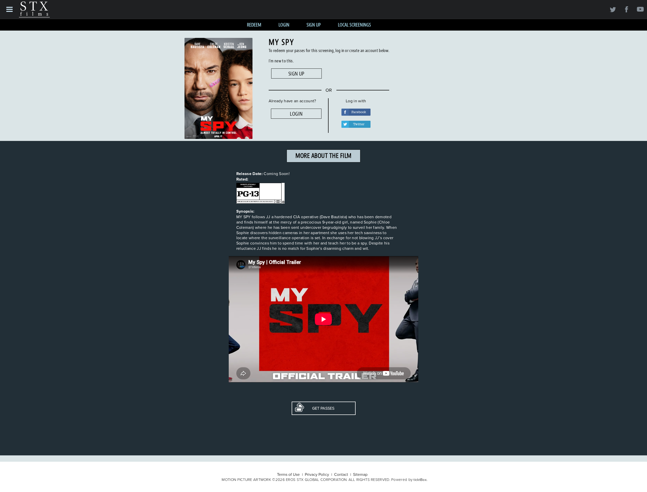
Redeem (254, 25)
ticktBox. (420, 479)
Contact (341, 474)
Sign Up (314, 25)
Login (284, 25)
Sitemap (360, 474)
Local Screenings (354, 25)
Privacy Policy (317, 474)
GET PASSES (319, 408)
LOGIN (296, 113)
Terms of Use (288, 474)
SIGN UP (296, 73)
